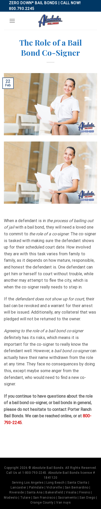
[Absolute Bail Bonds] (50, 21)
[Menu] (12, 20)
